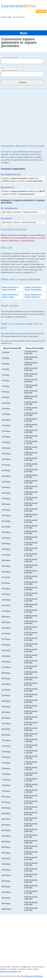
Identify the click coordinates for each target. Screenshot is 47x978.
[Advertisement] (23, 116)
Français (41, 11)
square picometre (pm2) (10, 70)
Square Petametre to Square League (10, 295)
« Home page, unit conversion (12, 17)
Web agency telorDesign (34, 976)
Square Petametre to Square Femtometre (33, 288)
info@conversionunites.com (10, 971)
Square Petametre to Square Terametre (33, 295)
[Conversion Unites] (19, 5)
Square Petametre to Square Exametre (10, 288)
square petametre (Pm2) (10, 57)
